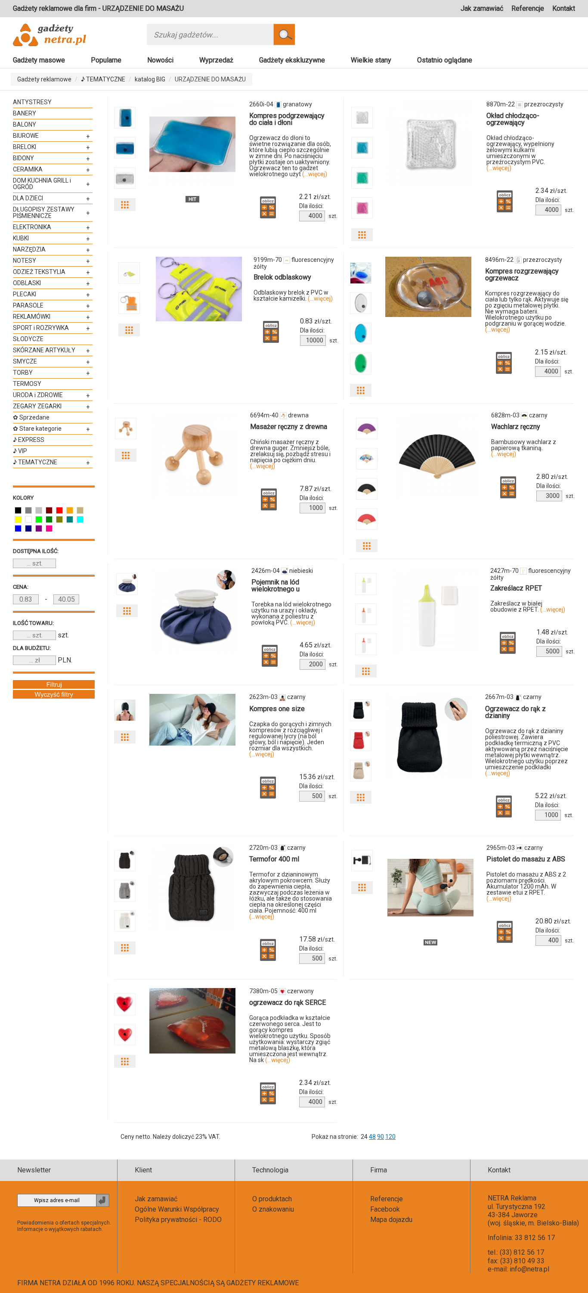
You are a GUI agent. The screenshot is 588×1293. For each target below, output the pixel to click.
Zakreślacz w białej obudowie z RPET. (527, 606)
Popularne (106, 60)
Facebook (385, 1209)
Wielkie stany (371, 60)
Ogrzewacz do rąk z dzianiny (515, 712)
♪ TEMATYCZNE (103, 79)
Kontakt (563, 8)
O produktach (272, 1199)
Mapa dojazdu (391, 1219)
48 (372, 1136)
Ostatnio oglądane (444, 60)
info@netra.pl (529, 1269)
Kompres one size (277, 709)
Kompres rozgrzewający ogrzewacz (522, 274)
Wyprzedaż (216, 60)
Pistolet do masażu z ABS (525, 859)
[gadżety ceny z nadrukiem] (192, 144)
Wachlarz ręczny (515, 427)
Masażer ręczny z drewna (288, 427)
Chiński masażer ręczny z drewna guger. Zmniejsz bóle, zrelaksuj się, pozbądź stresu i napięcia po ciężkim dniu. (290, 453)
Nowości (160, 60)
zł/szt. (315, 196)
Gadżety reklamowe (44, 79)
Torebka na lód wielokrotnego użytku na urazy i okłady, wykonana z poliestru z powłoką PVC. (291, 613)
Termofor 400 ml (274, 859)
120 (390, 1136)
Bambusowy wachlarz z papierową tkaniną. (523, 447)
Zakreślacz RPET (516, 588)
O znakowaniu (273, 1209)
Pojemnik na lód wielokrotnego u (275, 585)
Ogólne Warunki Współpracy (177, 1209)
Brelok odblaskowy (282, 277)
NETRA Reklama (512, 1198)
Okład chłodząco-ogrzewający (512, 119)
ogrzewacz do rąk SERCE (287, 1002)
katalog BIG (150, 79)
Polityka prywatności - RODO (178, 1219)
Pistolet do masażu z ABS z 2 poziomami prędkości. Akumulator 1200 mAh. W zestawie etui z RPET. (526, 886)
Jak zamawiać (482, 8)
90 (380, 1136)
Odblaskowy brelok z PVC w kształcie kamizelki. (293, 295)
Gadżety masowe (39, 60)
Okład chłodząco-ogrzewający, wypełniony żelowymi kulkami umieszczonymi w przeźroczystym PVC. (520, 152)
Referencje (527, 8)
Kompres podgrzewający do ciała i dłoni (287, 119)
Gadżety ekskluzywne (292, 60)
